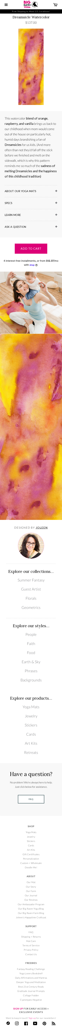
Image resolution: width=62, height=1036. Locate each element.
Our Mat (31, 882)
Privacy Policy (31, 949)
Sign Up (18, 1008)
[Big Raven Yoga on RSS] (54, 1024)
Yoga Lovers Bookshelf (31, 973)
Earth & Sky (31, 662)
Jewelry (31, 716)
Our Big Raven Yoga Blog (31, 908)
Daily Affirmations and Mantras (31, 977)
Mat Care (31, 941)
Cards (31, 734)
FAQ (31, 932)
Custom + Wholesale (31, 863)
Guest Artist (31, 589)
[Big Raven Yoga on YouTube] (35, 1024)
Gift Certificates (31, 854)
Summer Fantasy (31, 580)
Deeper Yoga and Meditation (31, 982)
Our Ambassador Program (31, 904)
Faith (31, 643)
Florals (31, 598)
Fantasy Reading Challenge (31, 969)
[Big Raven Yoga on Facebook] (26, 1024)
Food (31, 652)
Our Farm (31, 891)
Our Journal (31, 895)
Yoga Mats (31, 707)
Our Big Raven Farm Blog (31, 913)
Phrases (31, 671)
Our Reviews (31, 899)
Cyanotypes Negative (31, 999)
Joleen (42, 527)
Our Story (31, 886)
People (31, 634)
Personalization (31, 858)
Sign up (32, 1018)
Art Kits (31, 743)
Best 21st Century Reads (31, 986)
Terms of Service (31, 945)
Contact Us (31, 954)
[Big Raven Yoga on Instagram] (17, 1024)
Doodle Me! (31, 867)
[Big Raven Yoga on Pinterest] (44, 1024)
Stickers (31, 725)
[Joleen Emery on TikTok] (8, 1024)
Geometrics (31, 607)
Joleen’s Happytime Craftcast (31, 917)
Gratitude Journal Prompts (31, 991)
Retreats (31, 752)
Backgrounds (31, 680)
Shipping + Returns (31, 936)
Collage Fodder (31, 995)
